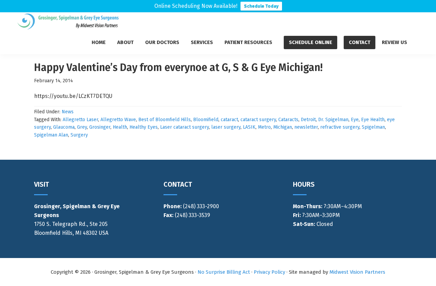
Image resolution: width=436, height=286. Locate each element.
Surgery (79, 135)
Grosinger (99, 127)
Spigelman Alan (51, 135)
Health (120, 127)
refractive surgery (339, 127)
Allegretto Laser (80, 120)
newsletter (306, 127)
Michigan (282, 127)
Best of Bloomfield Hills (164, 120)
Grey (82, 127)
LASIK (249, 127)
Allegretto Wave (118, 120)
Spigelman (373, 127)
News (68, 112)
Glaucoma (64, 127)
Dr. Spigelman (333, 120)
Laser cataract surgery (184, 127)
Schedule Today (261, 6)
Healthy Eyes (143, 127)
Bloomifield (205, 120)
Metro (264, 127)
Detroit (308, 120)
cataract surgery (258, 120)
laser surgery (225, 127)
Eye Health (373, 120)
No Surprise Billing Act (224, 272)
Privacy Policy (269, 272)
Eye (355, 120)
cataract (229, 120)
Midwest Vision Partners (357, 272)
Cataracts (288, 120)
